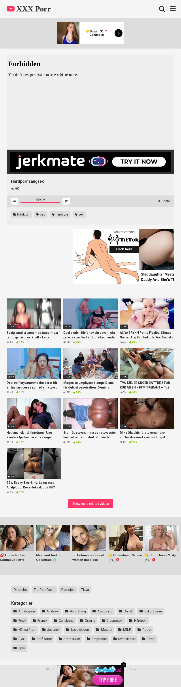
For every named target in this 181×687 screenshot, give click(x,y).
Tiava (85, 590)
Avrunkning (78, 611)
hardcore (61, 214)
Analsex (52, 611)
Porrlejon (68, 590)
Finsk (22, 621)
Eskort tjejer (153, 611)
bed (42, 214)
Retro (146, 630)
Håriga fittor (27, 630)
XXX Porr (33, 8)
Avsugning (104, 611)
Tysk (21, 648)
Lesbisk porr (80, 630)
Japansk (53, 630)
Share (165, 201)
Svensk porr (127, 639)
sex (80, 214)
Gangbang (66, 621)
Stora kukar (72, 639)
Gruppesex (114, 621)
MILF (127, 630)
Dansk (128, 611)
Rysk (21, 639)
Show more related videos (90, 503)
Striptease (99, 639)
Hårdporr (23, 214)
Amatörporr (26, 611)
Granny (90, 621)
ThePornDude (44, 590)
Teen (151, 639)
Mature (106, 630)
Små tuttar (44, 639)
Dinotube (20, 590)
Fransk (42, 621)
